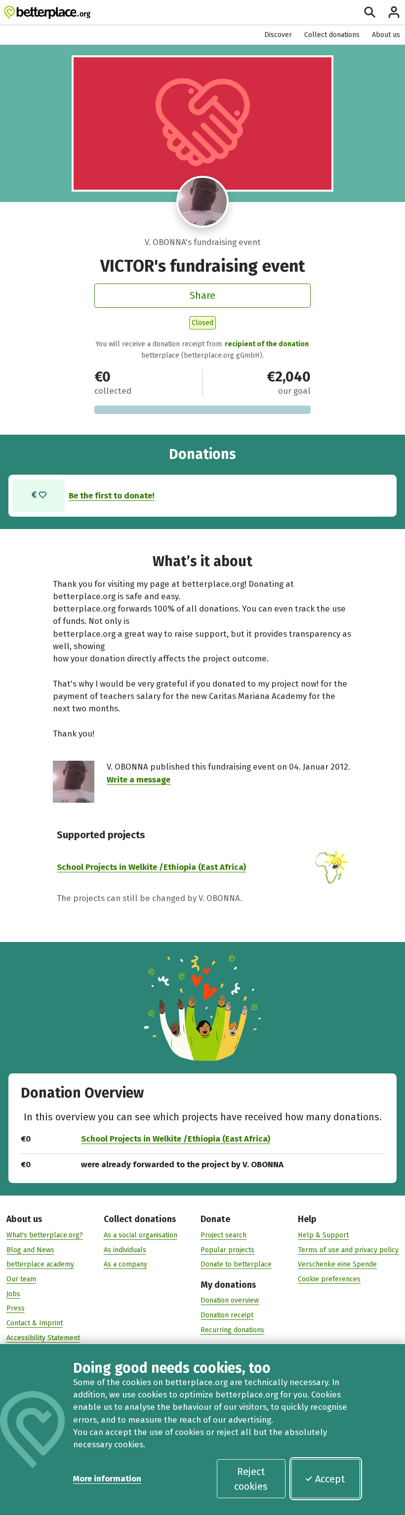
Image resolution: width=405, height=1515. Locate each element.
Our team (21, 1279)
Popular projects (227, 1250)
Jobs (13, 1294)
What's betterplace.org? (44, 1235)
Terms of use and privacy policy (348, 1250)
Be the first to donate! (112, 495)
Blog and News (30, 1250)
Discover (278, 35)
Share (202, 295)
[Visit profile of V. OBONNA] (202, 202)
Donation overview (230, 1300)
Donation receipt (227, 1315)
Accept (330, 1479)
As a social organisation (140, 1235)
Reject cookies (251, 1479)
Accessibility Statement (43, 1338)
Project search (223, 1235)
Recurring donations (232, 1330)
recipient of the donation (267, 344)
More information (107, 1478)
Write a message (138, 779)
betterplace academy (40, 1264)
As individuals (125, 1250)
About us (386, 35)
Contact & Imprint (34, 1323)
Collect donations (332, 35)
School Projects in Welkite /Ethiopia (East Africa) (151, 867)
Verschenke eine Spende (337, 1264)
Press (15, 1308)
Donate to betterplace (236, 1264)
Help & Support (323, 1235)
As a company (125, 1264)
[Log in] (394, 12)
